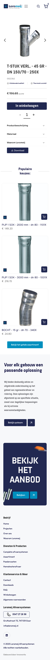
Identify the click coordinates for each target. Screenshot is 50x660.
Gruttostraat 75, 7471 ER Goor (17, 620)
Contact (7, 580)
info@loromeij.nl (10, 625)
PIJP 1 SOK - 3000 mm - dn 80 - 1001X (24, 277)
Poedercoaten (9, 561)
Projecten (7, 528)
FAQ (5, 590)
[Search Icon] (38, 6)
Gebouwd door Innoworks (14, 654)
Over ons (7, 533)
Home (6, 523)
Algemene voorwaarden (14, 599)
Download (19, 150)
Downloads (8, 585)
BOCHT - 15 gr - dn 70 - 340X (19, 330)
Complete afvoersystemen (15, 552)
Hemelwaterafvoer (12, 566)
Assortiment (9, 556)
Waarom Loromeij (11, 538)
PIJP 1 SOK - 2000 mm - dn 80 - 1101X (24, 224)
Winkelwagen (9, 594)
